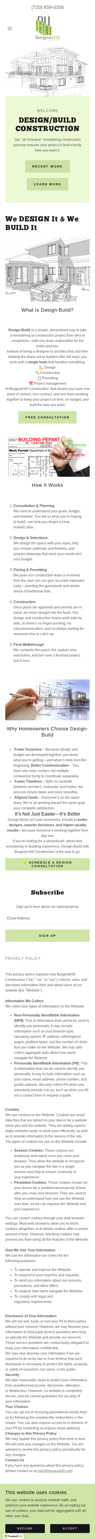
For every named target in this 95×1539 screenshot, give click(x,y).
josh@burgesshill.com (54, 1471)
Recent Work (47, 166)
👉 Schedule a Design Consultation (47, 864)
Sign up (47, 935)
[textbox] (47, 918)
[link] (47, 28)
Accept (70, 1528)
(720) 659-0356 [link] (47, 7)
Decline (25, 1528)
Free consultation (47, 417)
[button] (11, 28)
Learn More (47, 184)
